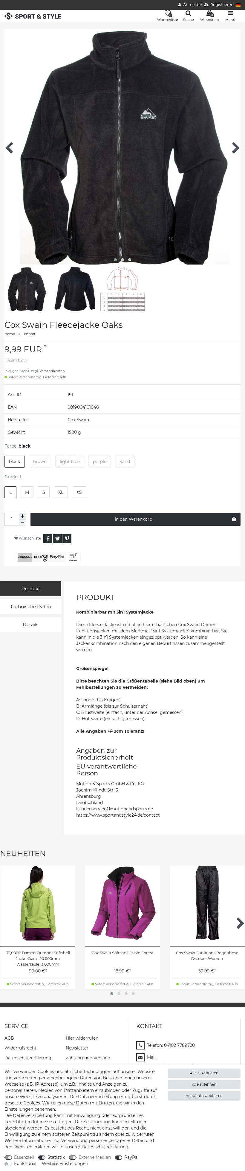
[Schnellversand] (32, 15)
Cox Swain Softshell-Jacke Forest (122, 953)
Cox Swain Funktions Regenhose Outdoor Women (207, 956)
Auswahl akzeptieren (204, 1095)
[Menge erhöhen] (22, 516)
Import (30, 334)
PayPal (131, 1157)
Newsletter (77, 1048)
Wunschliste (29, 538)
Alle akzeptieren (204, 1073)
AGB (9, 1038)
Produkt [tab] (31, 588)
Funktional (25, 1163)
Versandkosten (52, 371)
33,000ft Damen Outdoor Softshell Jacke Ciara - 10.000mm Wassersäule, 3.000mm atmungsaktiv (38, 959)
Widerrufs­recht (20, 1048)
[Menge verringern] (22, 523)
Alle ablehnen (204, 1084)
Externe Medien (95, 1157)
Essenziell (24, 1157)
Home (9, 334)
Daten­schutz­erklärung (27, 1058)
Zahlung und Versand (88, 1058)
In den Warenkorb (133, 519)
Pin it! (66, 538)
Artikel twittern (57, 538)
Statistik (56, 1157)
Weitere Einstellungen (65, 1163)
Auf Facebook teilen (47, 538)
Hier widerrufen (82, 1038)
